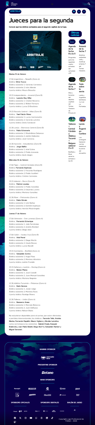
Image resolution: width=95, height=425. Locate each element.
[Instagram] (26, 418)
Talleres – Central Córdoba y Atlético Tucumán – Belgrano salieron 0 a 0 (72, 136)
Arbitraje (15, 11)
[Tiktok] (52, 418)
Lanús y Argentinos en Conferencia (84, 129)
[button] (89, 4)
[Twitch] (15, 422)
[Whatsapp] (36, 418)
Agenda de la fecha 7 (72, 86)
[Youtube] (31, 418)
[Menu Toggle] (52, 4)
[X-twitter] (20, 418)
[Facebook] (15, 418)
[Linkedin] (47, 418)
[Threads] (42, 418)
